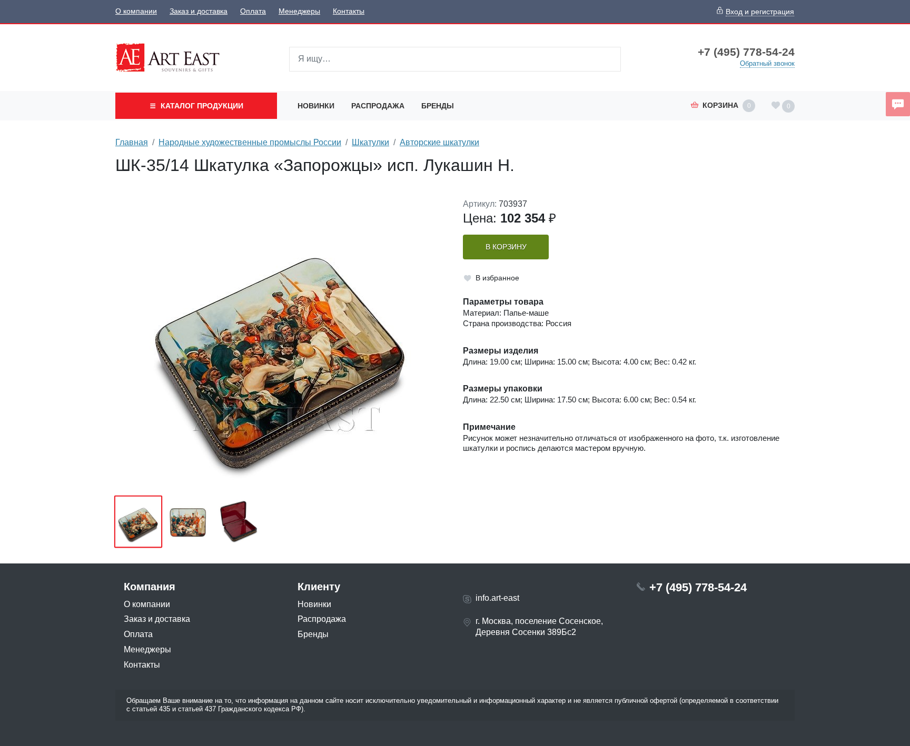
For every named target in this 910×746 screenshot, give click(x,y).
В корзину (506, 247)
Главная (131, 142)
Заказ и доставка (199, 11)
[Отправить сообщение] (898, 104)
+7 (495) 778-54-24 (746, 52)
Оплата (253, 11)
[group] (281, 343)
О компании (136, 11)
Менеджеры (299, 11)
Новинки (316, 106)
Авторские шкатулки (439, 142)
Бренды (437, 106)
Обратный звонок (767, 63)
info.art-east (497, 597)
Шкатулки (370, 142)
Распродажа (377, 106)
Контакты (348, 11)
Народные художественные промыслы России (250, 142)
